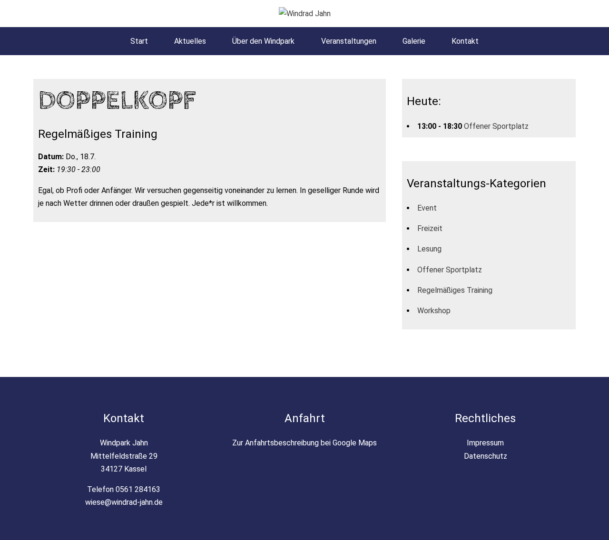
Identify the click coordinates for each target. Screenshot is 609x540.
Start (139, 41)
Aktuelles (190, 41)
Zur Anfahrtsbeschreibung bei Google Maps (304, 442)
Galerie (414, 41)
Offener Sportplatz (496, 126)
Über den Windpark (263, 41)
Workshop (434, 310)
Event (427, 207)
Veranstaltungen (348, 41)
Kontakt (465, 41)
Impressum (485, 442)
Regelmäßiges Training (454, 290)
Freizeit (429, 228)
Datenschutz (485, 456)
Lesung (429, 248)
